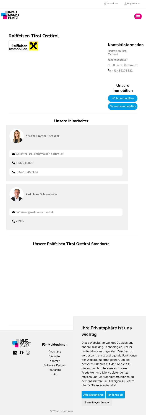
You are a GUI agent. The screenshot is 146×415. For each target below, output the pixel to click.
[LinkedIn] (15, 353)
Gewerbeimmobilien (123, 106)
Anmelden (112, 3)
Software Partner (55, 365)
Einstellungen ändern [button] (96, 402)
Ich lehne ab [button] (115, 395)
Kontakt (55, 361)
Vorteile (54, 356)
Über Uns (55, 352)
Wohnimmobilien (123, 98)
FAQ (55, 374)
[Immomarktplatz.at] (10, 15)
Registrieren (133, 3)
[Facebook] (22, 353)
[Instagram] (28, 353)
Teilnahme (54, 370)
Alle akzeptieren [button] (93, 395)
